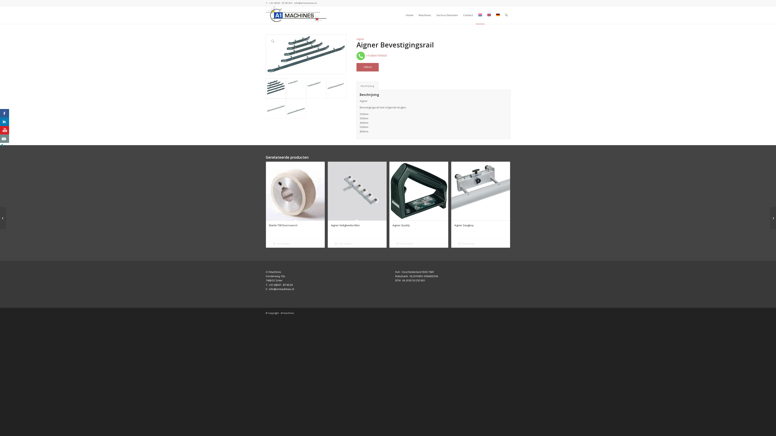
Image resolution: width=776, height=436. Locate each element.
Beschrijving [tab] (367, 85)
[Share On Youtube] (4, 130)
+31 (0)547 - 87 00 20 (280, 2)
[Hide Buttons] (2, 146)
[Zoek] (506, 15)
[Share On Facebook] (4, 113)
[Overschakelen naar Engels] (489, 15)
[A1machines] (296, 15)
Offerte (368, 67)
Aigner (360, 39)
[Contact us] (4, 138)
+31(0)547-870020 (376, 55)
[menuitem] (409, 15)
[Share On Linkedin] (4, 121)
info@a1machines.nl (305, 2)
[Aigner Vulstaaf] (773, 218)
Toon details (282, 243)
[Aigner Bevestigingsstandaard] (3, 218)
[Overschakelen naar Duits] (497, 15)
